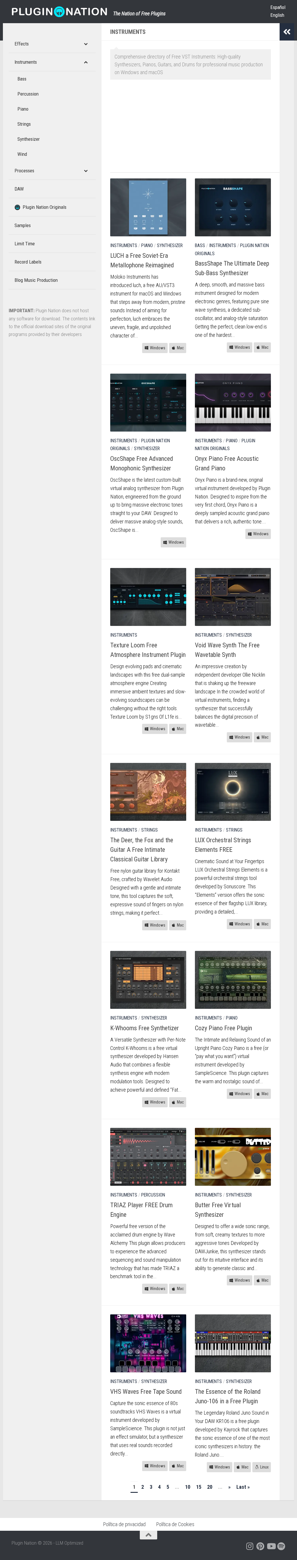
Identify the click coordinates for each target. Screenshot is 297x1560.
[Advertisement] (195, 128)
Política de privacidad (124, 1524)
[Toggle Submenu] (85, 44)
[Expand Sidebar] (287, 32)
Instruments (123, 245)
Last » (243, 1487)
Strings (149, 830)
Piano (147, 245)
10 (187, 1487)
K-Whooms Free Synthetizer (144, 1028)
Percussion (153, 1195)
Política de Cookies (175, 1524)
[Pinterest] (260, 1546)
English (277, 15)
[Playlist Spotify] (281, 1546)
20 (209, 1487)
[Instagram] (250, 1546)
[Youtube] (271, 1546)
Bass (200, 245)
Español (277, 7)
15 (198, 1487)
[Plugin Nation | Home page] (59, 11)
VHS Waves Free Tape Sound (146, 1391)
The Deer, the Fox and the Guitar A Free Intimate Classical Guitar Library (141, 849)
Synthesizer (170, 245)
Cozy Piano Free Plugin (223, 1028)
